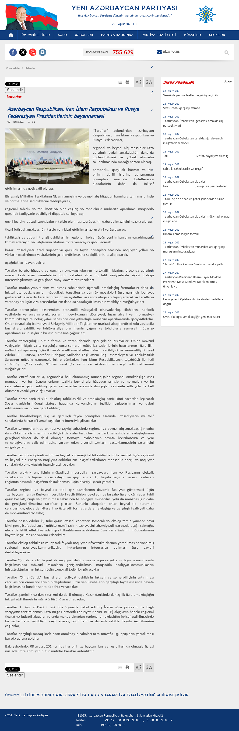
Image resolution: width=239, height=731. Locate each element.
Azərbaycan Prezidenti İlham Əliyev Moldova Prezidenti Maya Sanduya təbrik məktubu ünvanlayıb (192, 282)
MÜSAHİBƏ (160, 695)
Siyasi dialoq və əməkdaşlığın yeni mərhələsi (191, 317)
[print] (127, 82)
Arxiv (228, 81)
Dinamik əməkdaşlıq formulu (181, 234)
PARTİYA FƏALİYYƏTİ (129, 695)
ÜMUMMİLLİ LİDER (21, 695)
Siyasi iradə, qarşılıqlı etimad (181, 108)
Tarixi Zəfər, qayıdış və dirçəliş (195, 156)
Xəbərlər (30, 68)
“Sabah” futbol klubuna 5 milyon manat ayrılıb (193, 264)
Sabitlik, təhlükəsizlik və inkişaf (183, 169)
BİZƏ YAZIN (171, 51)
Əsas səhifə (13, 68)
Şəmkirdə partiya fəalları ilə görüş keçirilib (190, 95)
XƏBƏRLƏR (59, 695)
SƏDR (43, 695)
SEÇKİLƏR (179, 695)
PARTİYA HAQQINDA (89, 695)
